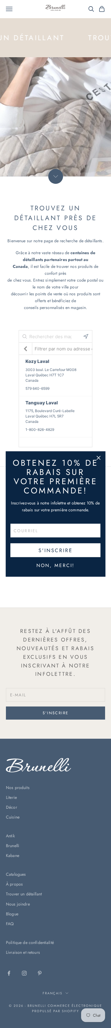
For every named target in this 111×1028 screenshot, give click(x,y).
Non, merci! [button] (55, 565)
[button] (98, 458)
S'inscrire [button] (55, 550)
